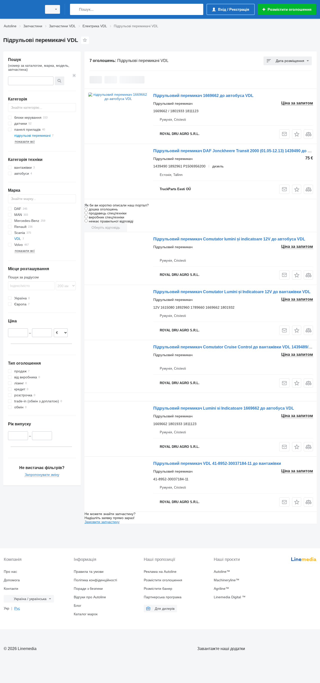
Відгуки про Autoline (90, 597)
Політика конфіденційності (95, 580)
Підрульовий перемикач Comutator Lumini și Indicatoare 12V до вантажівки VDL (231, 292)
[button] (296, 134)
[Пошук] (75, 9)
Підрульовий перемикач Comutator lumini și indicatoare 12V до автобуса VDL (229, 239)
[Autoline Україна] (21, 9)
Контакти (11, 589)
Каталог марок (86, 614)
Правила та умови (89, 572)
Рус (17, 608)
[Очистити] (74, 75)
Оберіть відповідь (106, 227)
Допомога (12, 580)
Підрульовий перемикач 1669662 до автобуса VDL (203, 95)
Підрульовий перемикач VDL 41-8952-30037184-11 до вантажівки (217, 463)
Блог (77, 606)
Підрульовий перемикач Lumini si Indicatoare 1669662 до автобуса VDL (223, 408)
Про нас (10, 572)
